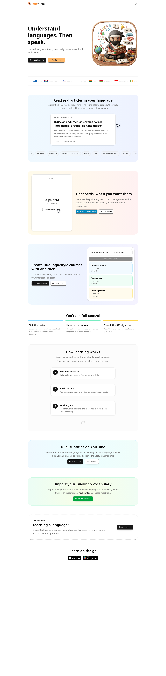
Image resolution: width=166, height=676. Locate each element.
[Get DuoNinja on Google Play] (90, 558)
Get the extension (84, 498)
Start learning (38, 60)
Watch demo (76, 461)
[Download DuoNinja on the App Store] (75, 558)
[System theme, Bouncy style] (135, 4)
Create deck (107, 211)
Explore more (126, 527)
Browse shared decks (88, 211)
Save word (62, 119)
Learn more (91, 461)
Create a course (42, 283)
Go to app (56, 60)
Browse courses (58, 283)
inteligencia (62, 125)
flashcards (84, 492)
